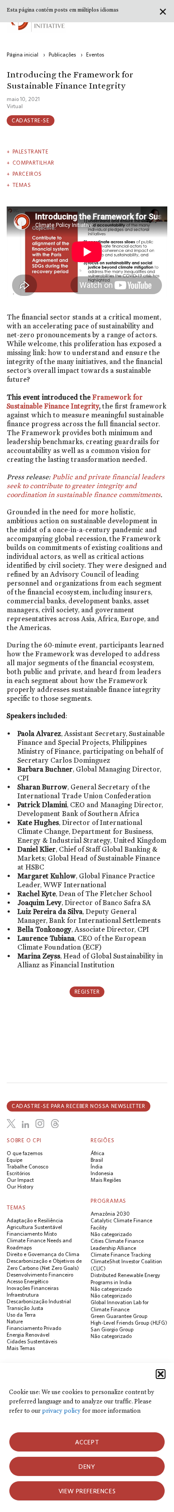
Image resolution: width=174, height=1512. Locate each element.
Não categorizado (111, 1234)
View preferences (87, 1491)
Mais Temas (21, 1348)
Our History (20, 1186)
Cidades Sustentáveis (32, 1341)
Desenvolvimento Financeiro (40, 1275)
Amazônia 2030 (110, 1214)
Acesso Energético (27, 1281)
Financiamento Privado (34, 1328)
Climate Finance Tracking (121, 1254)
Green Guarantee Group (119, 1316)
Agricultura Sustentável (34, 1227)
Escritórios (18, 1173)
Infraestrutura (23, 1295)
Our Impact (20, 1180)
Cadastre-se (31, 120)
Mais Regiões (106, 1180)
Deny (87, 1466)
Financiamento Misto (32, 1234)
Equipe (14, 1160)
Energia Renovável (28, 1335)
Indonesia (102, 1173)
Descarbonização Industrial (39, 1301)
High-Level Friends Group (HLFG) (129, 1323)
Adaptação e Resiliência (35, 1220)
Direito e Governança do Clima (43, 1254)
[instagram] (39, 1123)
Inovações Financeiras (32, 1288)
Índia (97, 1166)
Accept (87, 1442)
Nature (15, 1321)
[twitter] (11, 1123)
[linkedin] (25, 1125)
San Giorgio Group (112, 1329)
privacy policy (61, 1411)
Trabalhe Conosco (27, 1166)
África (97, 1153)
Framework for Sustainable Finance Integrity (75, 401)
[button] (160, 1374)
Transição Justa (25, 1308)
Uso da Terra (21, 1315)
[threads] (54, 1123)
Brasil (97, 1160)
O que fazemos (24, 1153)
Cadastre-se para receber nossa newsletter (78, 1106)
